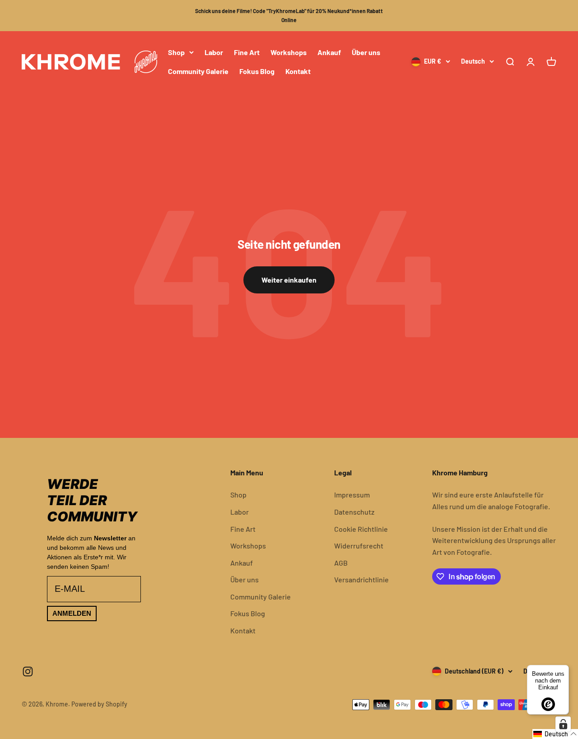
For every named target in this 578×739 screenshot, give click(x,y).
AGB (341, 562)
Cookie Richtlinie (361, 529)
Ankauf (329, 52)
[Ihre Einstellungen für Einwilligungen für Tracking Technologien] (563, 724)
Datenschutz (354, 511)
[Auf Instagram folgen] (28, 671)
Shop (176, 52)
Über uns (366, 52)
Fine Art (247, 52)
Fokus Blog (257, 70)
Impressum (352, 494)
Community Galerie (198, 70)
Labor (214, 52)
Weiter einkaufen (289, 279)
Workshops (288, 52)
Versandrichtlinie (361, 579)
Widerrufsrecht (358, 545)
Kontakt (298, 70)
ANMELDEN (71, 613)
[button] (555, 734)
